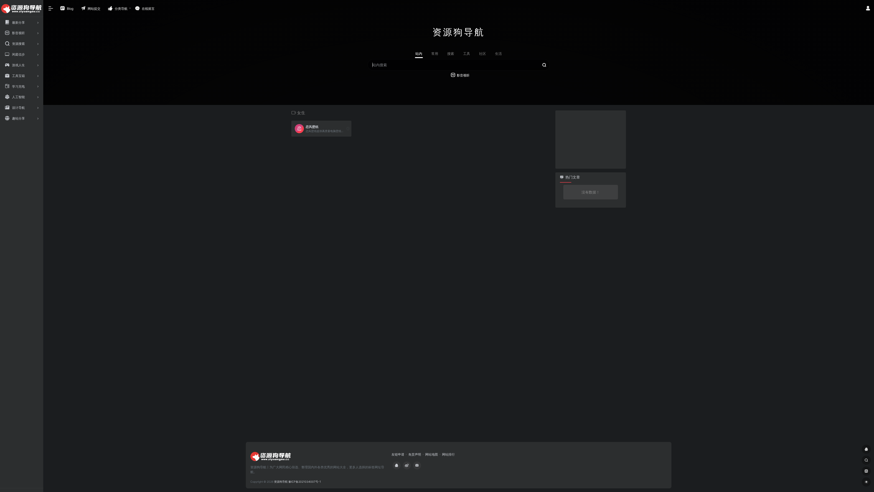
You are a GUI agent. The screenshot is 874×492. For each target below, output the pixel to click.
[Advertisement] (589, 138)
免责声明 (414, 454)
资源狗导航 (281, 481)
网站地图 (431, 454)
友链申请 (397, 454)
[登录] (868, 8)
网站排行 (448, 454)
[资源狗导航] (270, 458)
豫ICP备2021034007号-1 (304, 481)
